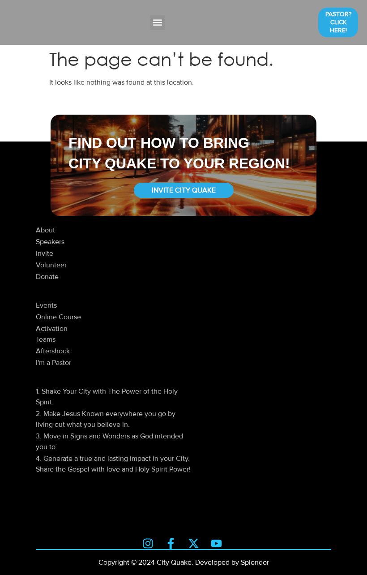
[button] (157, 22)
